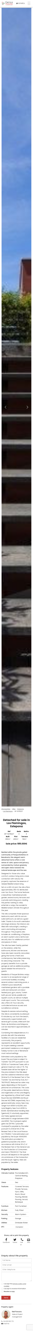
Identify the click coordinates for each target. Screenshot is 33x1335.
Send (6, 1298)
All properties (5, 809)
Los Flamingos (8, 811)
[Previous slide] (5, 407)
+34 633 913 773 (8, 1321)
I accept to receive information (15, 1289)
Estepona (20, 809)
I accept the (15, 1285)
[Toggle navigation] (29, 3)
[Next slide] (27, 407)
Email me (6, 1324)
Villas (13, 809)
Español (21, 3)
